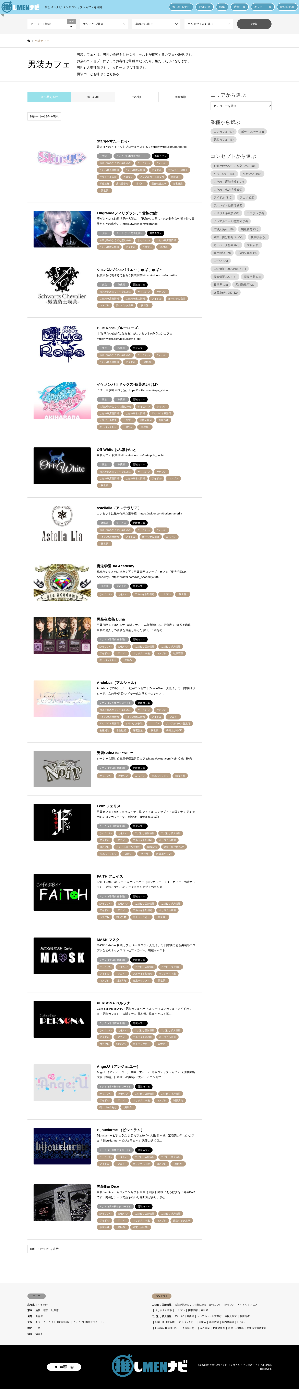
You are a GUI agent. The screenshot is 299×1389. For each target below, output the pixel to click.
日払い (221, 261)
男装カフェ (224, 139)
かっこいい (224, 174)
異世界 (221, 284)
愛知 (29, 1316)
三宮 (37, 1328)
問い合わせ (287, 7)
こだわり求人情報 (228, 189)
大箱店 (253, 245)
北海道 (31, 1304)
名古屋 (39, 1316)
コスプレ (255, 213)
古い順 (136, 97)
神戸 (29, 1328)
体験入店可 (224, 229)
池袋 (37, 1310)
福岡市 (39, 1334)
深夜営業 (252, 277)
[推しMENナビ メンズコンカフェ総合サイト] (149, 1375)
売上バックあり (226, 245)
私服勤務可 (245, 284)
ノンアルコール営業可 (231, 221)
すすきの (43, 1304)
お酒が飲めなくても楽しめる (235, 166)
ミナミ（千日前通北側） (56, 1322)
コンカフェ (224, 131)
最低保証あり (225, 277)
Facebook (64, 1366)
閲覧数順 (180, 97)
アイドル (223, 197)
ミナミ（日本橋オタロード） (89, 1322)
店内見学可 (247, 253)
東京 (29, 1310)
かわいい (252, 174)
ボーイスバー (252, 131)
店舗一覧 (239, 7)
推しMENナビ (181, 7)
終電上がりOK (226, 292)
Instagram (72, 1366)
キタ (37, 1322)
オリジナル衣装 (226, 213)
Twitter (56, 1366)
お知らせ (204, 7)
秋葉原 (55, 1310)
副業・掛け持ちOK (228, 237)
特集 (222, 7)
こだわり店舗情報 (229, 181)
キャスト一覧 (262, 7)
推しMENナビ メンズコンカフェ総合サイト (236, 1364)
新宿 (45, 1310)
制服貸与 (249, 229)
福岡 (29, 1334)
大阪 (29, 1322)
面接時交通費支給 (256, 1328)
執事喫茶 (258, 237)
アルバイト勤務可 (228, 205)
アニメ (247, 197)
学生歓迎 (222, 253)
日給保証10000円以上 (230, 269)
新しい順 (93, 97)
